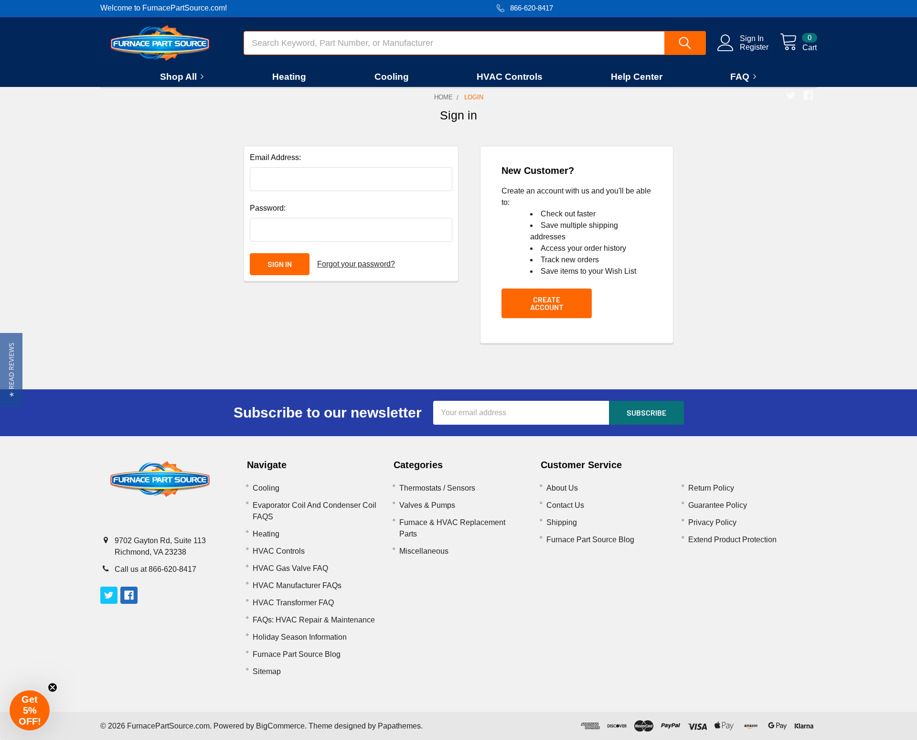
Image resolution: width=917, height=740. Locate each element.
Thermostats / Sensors (437, 488)
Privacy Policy (712, 522)
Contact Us (565, 505)
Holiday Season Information (300, 637)
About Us (562, 488)
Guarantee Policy (717, 505)
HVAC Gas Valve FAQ (290, 568)
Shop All (178, 77)
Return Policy (711, 488)
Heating (289, 77)
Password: (268, 208)
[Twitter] (791, 95)
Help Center (636, 77)
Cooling (391, 77)
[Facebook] (808, 95)
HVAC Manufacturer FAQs (297, 585)
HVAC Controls (510, 77)
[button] (11, 370)
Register (754, 47)
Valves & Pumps (427, 505)
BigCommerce (280, 726)
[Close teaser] (52, 687)
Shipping (561, 522)
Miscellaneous (423, 551)
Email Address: (275, 157)
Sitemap (267, 671)
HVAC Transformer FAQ (293, 603)
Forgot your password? (356, 264)
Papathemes (399, 726)
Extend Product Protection (732, 540)
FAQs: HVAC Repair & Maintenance (314, 620)
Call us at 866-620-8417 (155, 569)
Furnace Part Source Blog (297, 654)
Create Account (547, 303)
